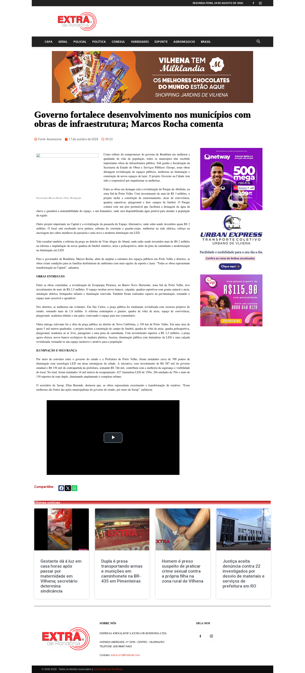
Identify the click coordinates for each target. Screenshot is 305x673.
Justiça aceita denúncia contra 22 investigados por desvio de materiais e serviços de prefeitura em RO (244, 574)
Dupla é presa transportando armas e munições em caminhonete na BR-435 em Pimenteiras (122, 571)
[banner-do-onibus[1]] (231, 272)
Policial (80, 42)
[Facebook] (253, 3)
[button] (258, 42)
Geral (63, 42)
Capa (48, 42)
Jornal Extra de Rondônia (108, 669)
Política (99, 42)
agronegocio (184, 42)
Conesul (118, 42)
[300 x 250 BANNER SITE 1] (231, 325)
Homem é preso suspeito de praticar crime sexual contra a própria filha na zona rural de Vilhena (182, 571)
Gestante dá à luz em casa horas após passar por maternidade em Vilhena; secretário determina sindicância (61, 576)
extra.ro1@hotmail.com (125, 655)
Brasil (206, 42)
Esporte (161, 42)
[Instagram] (260, 3)
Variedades (140, 42)
